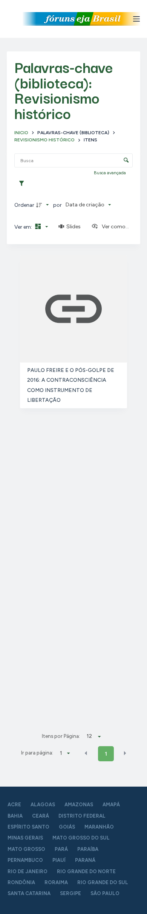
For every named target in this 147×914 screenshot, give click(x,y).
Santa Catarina (29, 893)
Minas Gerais (25, 838)
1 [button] (106, 754)
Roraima (56, 882)
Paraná (85, 860)
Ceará (40, 816)
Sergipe (70, 893)
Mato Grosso (26, 849)
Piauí (59, 860)
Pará (61, 849)
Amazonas (78, 804)
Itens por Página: (61, 736)
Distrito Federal (82, 816)
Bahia (15, 816)
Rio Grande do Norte (86, 871)
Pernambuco (25, 860)
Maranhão (99, 827)
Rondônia (21, 882)
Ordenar (24, 205)
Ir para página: (37, 753)
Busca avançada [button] (110, 172)
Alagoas (43, 804)
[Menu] (136, 18)
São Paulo (104, 893)
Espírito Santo (28, 827)
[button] (86, 753)
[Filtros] (23, 184)
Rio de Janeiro (27, 871)
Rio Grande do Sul (102, 882)
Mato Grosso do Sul (81, 838)
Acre (14, 804)
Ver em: (23, 227)
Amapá (111, 804)
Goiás (67, 827)
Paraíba (87, 849)
